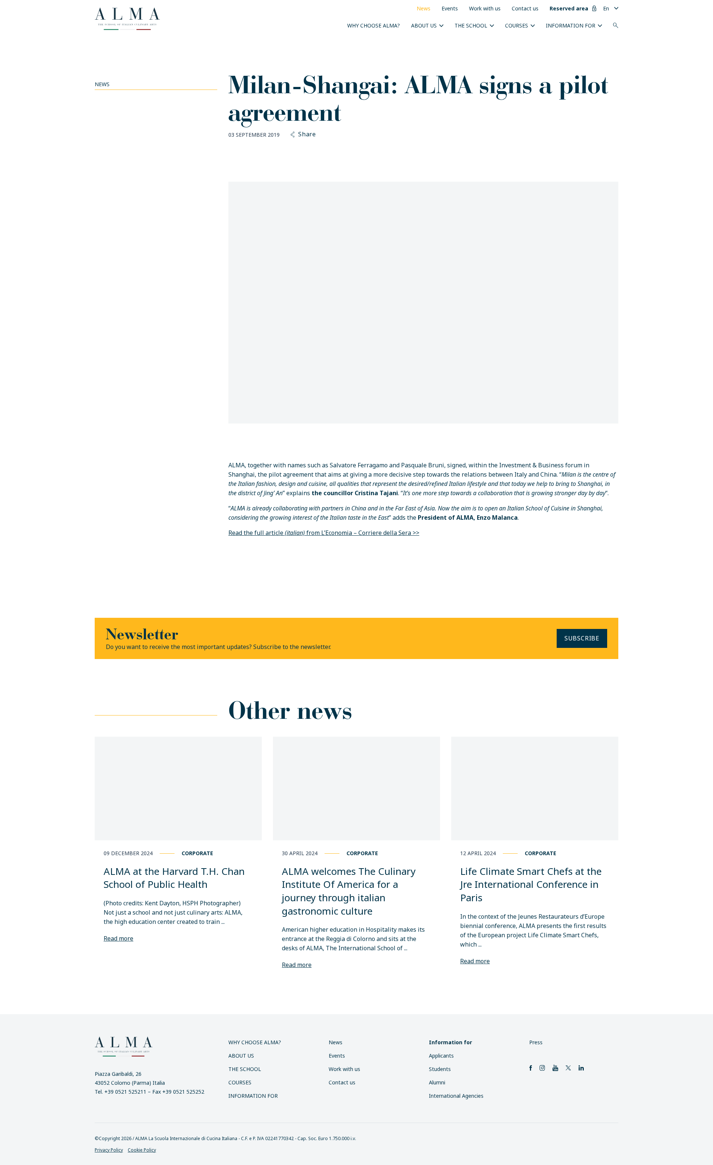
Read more (118, 938)
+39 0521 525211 (125, 1091)
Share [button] (307, 134)
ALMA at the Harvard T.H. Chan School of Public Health (174, 877)
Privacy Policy (109, 1150)
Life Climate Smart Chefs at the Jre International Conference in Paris (531, 884)
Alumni (437, 1082)
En (606, 8)
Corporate (197, 853)
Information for (570, 25)
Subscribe (581, 638)
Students (440, 1068)
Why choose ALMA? (373, 25)
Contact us (525, 8)
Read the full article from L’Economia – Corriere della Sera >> (323, 533)
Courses (516, 25)
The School (471, 25)
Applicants (441, 1055)
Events (450, 8)
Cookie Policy (142, 1150)
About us (424, 25)
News (423, 8)
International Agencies (456, 1095)
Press (536, 1042)
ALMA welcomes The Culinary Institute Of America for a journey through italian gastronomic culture (349, 891)
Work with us (485, 8)
